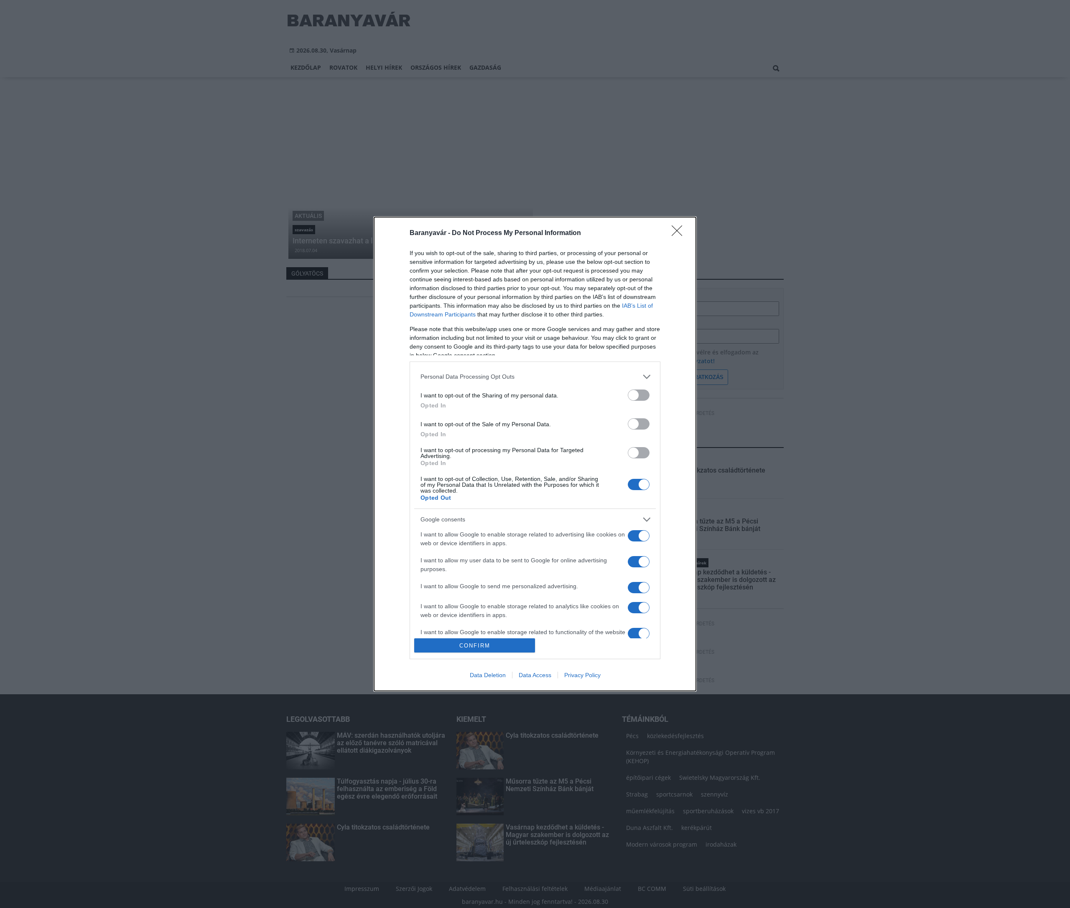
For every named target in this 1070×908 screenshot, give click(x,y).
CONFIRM (474, 645)
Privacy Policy (582, 675)
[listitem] (535, 376)
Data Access (535, 675)
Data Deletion (488, 675)
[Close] (680, 233)
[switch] (639, 395)
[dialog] (535, 454)
